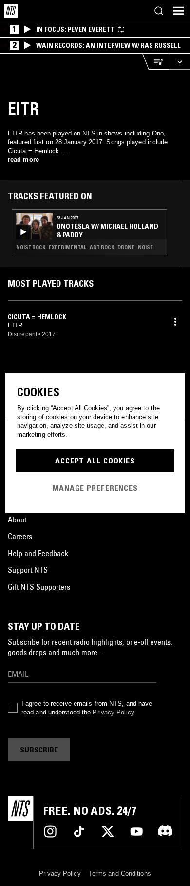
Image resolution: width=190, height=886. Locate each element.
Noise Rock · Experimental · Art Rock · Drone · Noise (84, 247)
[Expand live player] (179, 62)
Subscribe (39, 749)
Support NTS (28, 570)
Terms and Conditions (120, 873)
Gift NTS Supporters (39, 587)
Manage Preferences (95, 488)
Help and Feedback (38, 553)
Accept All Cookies (95, 460)
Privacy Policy (113, 712)
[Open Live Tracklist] (155, 62)
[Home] (11, 11)
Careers (20, 536)
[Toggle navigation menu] (178, 11)
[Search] (159, 11)
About (17, 519)
